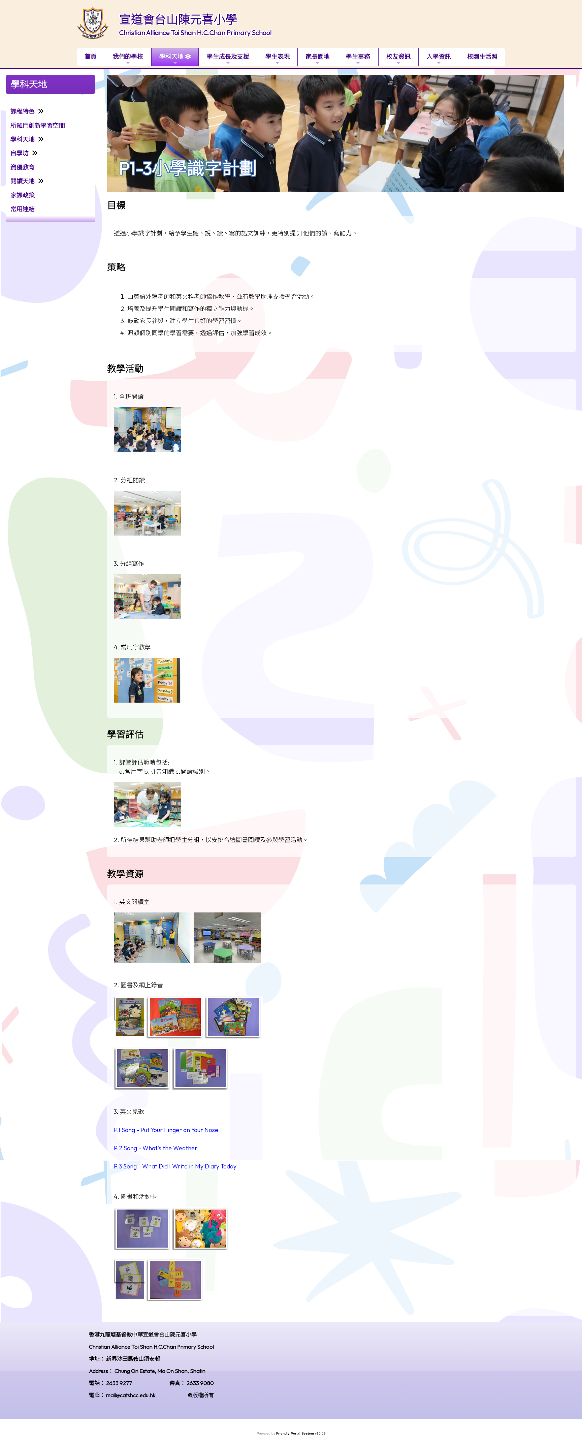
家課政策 (22, 195)
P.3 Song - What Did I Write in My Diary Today (175, 1166)
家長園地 (317, 56)
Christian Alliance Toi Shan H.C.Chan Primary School (195, 32)
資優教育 (22, 167)
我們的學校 (128, 56)
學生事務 (358, 56)
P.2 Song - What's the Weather (155, 1148)
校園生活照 (482, 56)
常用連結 (22, 209)
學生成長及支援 (228, 56)
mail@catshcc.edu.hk (131, 1395)
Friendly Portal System (295, 1433)
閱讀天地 (22, 181)
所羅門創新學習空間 (37, 125)
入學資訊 (439, 56)
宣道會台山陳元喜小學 (178, 19)
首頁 (91, 56)
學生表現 (277, 56)
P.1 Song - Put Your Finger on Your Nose (166, 1130)
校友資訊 (398, 56)
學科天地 (171, 56)
